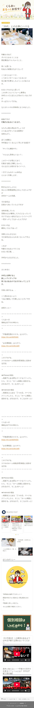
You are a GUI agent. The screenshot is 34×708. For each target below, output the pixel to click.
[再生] (5, 660)
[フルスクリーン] (29, 660)
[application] (17, 654)
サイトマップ (13, 703)
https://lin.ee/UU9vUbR (10, 346)
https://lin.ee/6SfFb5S (9, 337)
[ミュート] (26, 660)
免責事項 (22, 703)
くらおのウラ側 (5, 22)
